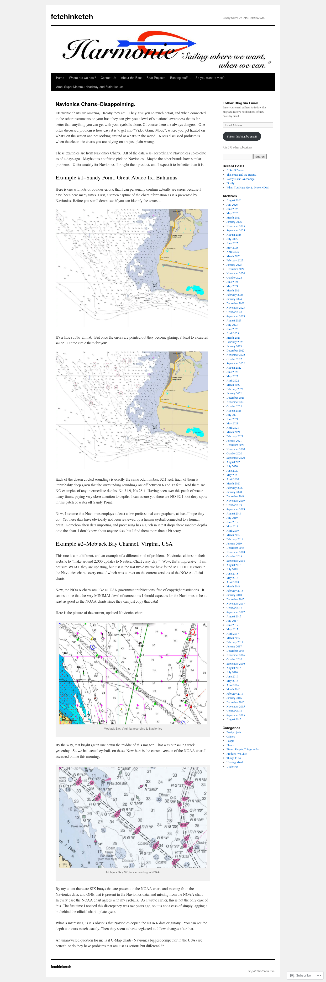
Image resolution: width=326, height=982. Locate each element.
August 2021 (233, 410)
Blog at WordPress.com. (261, 971)
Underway (232, 766)
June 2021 (232, 419)
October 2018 (234, 556)
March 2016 (233, 689)
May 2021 (232, 423)
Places (230, 745)
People (230, 741)
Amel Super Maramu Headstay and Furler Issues (90, 86)
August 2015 (233, 719)
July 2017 (232, 620)
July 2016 (232, 672)
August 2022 (233, 367)
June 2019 (232, 522)
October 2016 (234, 659)
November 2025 (235, 226)
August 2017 (233, 616)
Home (60, 77)
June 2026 (232, 209)
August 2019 (233, 513)
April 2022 (232, 380)
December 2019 (235, 496)
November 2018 (235, 552)
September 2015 (235, 715)
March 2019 (233, 535)
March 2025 (233, 256)
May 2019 (232, 526)
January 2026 (234, 222)
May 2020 (232, 475)
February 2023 (234, 342)
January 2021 (234, 440)
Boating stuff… (180, 77)
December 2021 (235, 397)
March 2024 (233, 290)
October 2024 (234, 277)
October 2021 (234, 406)
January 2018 (234, 595)
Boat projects (233, 732)
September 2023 (235, 316)
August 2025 (233, 234)
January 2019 (234, 543)
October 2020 (234, 453)
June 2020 (232, 470)
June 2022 (232, 372)
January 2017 (234, 646)
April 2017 (232, 633)
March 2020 (233, 483)
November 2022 (235, 354)
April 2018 (232, 582)
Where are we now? (82, 77)
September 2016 (235, 663)
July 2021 (232, 415)
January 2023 (234, 346)
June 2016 (232, 676)
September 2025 (235, 230)
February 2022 (234, 389)
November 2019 (235, 500)
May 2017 (232, 629)
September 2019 (235, 509)
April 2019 (232, 530)
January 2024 (234, 299)
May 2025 (232, 247)
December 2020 (235, 445)
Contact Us (108, 77)
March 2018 (233, 586)
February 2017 (234, 642)
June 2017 (232, 625)
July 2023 (232, 324)
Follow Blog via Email (240, 103)
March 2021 (233, 432)
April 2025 (232, 252)
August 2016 (233, 668)
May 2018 (232, 578)
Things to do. (234, 758)
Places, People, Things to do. (242, 749)
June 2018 (232, 573)
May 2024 (232, 286)
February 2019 (234, 539)
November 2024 (235, 273)
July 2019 (232, 517)
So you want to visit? (210, 77)
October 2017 (234, 608)
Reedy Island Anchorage (240, 179)
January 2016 (234, 698)
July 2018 (232, 569)
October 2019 (234, 505)
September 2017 (235, 612)
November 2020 (235, 449)
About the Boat (131, 77)
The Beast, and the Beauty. (241, 174)
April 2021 (232, 427)
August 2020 (233, 462)
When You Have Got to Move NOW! (247, 187)
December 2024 (235, 269)
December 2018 (235, 548)
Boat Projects (156, 77)
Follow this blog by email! (242, 136)
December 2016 (235, 650)
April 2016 (232, 685)
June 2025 (232, 243)
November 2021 (235, 402)
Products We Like (236, 753)
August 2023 (233, 320)
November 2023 (235, 307)
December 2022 (235, 350)
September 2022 (235, 363)
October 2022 (234, 359)
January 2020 (234, 492)
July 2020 (232, 466)
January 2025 (234, 264)
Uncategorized (234, 762)
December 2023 (235, 303)
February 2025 (234, 260)
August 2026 (233, 200)
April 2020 (232, 479)
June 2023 (232, 329)
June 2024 (232, 282)
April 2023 (232, 333)
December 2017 (235, 599)
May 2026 (232, 213)
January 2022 (234, 393)
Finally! (230, 183)
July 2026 (232, 204)
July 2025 (232, 239)
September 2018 (235, 560)
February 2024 (234, 294)
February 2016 (234, 693)
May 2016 (232, 680)
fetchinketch (72, 16)
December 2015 (235, 702)
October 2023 (234, 312)
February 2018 (234, 590)
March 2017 (233, 638)
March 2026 (233, 217)
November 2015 (235, 706)
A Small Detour (235, 170)
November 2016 (235, 655)
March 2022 (233, 385)
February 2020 (234, 487)
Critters (230, 736)
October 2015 (234, 710)
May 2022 (232, 376)
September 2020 (235, 457)
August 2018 (233, 565)
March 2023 (233, 337)
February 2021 (234, 436)
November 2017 (235, 603)
